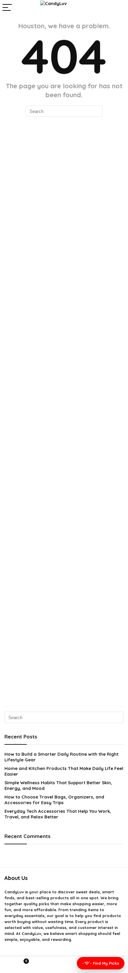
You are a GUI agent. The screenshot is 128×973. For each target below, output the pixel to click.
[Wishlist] (64, 965)
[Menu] (7, 8)
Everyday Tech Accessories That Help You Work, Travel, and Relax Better (57, 814)
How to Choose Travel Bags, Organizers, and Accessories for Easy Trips (54, 799)
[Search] (119, 8)
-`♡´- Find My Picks (100, 963)
